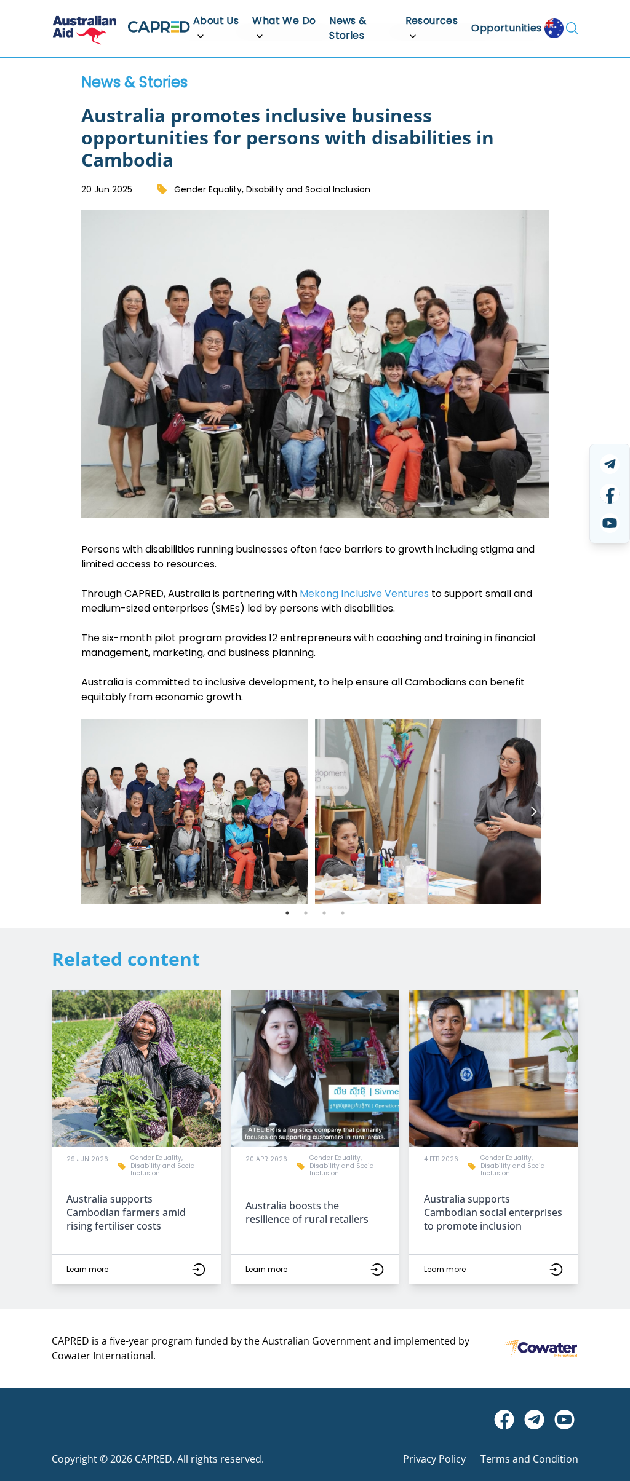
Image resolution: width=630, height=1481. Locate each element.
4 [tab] (343, 913)
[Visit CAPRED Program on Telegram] (534, 1419)
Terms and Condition (529, 1459)
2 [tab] (306, 913)
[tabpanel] (198, 811)
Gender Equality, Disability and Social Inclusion (272, 189)
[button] (136, 1137)
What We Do (284, 21)
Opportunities (506, 28)
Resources (431, 21)
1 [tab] (287, 913)
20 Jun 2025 (106, 189)
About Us (216, 21)
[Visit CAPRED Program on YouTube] (564, 1419)
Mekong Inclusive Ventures (364, 593)
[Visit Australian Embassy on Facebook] (504, 1419)
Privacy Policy (434, 1459)
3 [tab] (324, 913)
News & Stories (347, 28)
